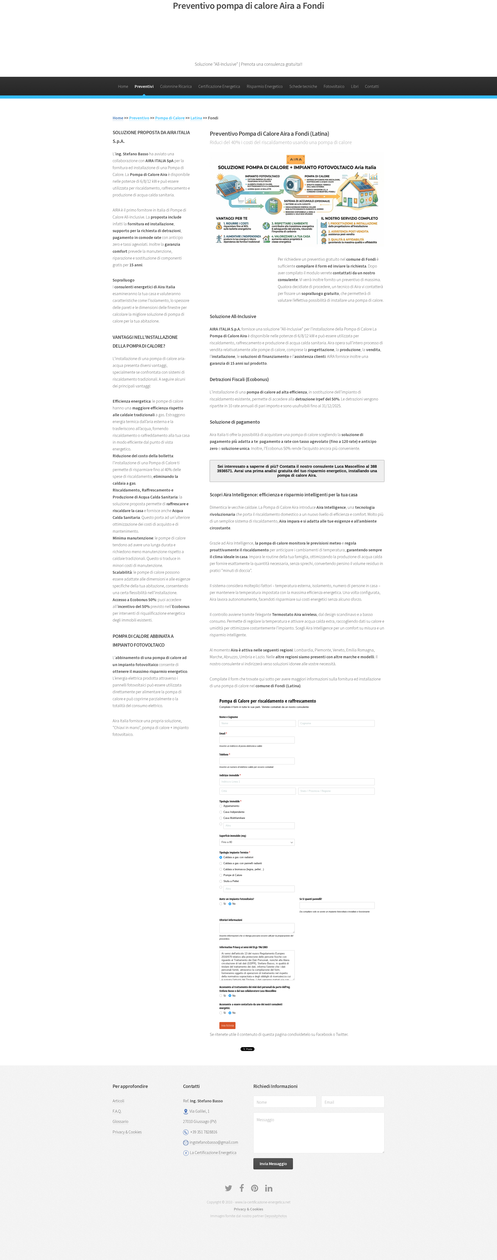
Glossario (120, 1121)
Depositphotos (276, 1216)
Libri (355, 86)
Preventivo (139, 118)
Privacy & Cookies (127, 1132)
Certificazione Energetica (219, 86)
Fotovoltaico (334, 86)
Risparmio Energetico (265, 86)
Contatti (372, 86)
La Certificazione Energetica (213, 1152)
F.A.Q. (117, 1111)
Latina (196, 118)
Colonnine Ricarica (176, 86)
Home (123, 86)
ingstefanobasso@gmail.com (213, 1142)
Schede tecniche (303, 86)
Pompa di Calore (170, 118)
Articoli (118, 1100)
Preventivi (144, 86)
